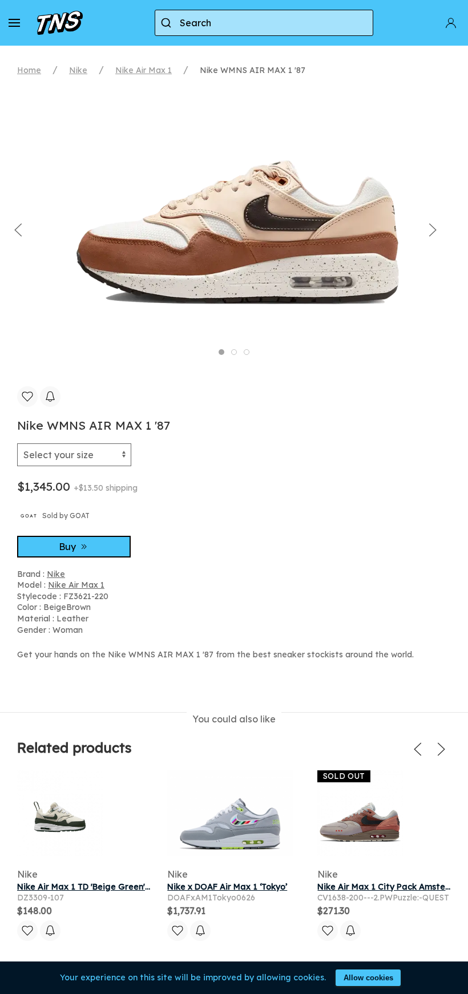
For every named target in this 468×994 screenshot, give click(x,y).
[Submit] (167, 22)
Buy (68, 546)
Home (29, 70)
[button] (14, 23)
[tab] (221, 352)
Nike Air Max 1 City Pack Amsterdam (392, 887)
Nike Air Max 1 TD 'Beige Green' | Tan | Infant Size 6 (121, 887)
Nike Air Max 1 (143, 70)
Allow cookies (368, 977)
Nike (78, 70)
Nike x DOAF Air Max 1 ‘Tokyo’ (227, 887)
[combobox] (264, 23)
